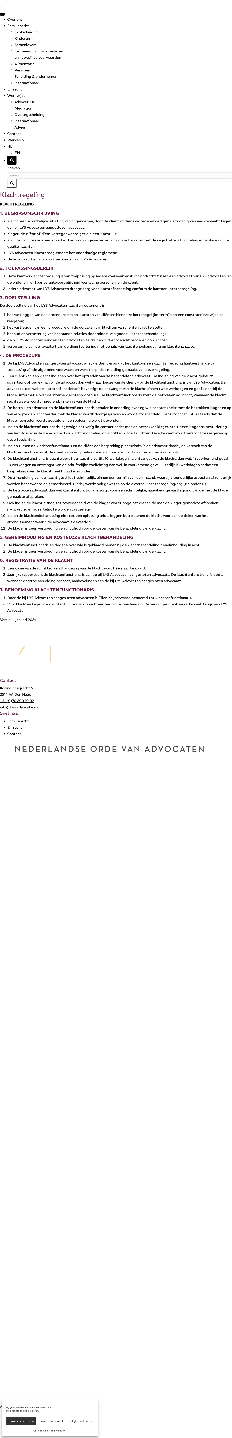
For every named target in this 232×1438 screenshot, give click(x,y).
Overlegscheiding (29, 114)
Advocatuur (24, 102)
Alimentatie (24, 63)
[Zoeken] (11, 160)
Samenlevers (25, 44)
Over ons (14, 19)
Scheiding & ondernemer (35, 76)
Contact (14, 133)
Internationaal (26, 83)
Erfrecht (14, 89)
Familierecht (18, 25)
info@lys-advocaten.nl (19, 707)
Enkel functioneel (51, 1421)
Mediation (23, 108)
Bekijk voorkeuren (80, 1421)
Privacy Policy (57, 1430)
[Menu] (2, 14)
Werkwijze (16, 95)
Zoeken (13, 168)
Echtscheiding (26, 32)
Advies (20, 127)
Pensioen (22, 70)
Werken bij (16, 140)
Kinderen (22, 38)
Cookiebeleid (40, 1430)
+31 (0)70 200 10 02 (17, 700)
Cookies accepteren (21, 1421)
